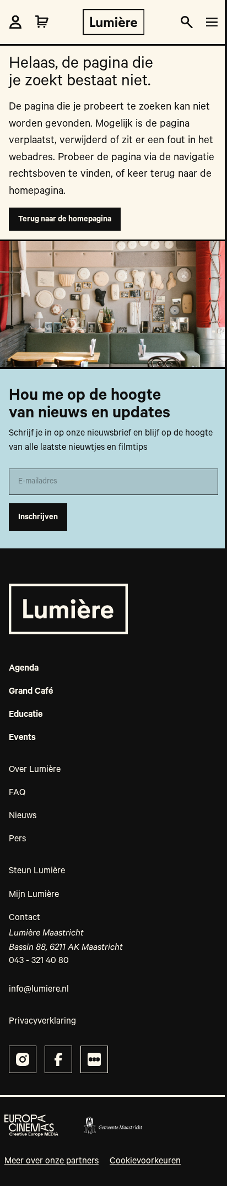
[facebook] (58, 1059)
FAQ (17, 793)
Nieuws (22, 816)
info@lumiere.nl (39, 989)
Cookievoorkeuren (145, 1161)
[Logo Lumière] (114, 22)
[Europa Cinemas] (31, 1125)
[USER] (15, 22)
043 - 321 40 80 (39, 961)
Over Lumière (35, 770)
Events (22, 738)
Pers (17, 839)
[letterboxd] (94, 1059)
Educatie (25, 715)
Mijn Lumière (34, 895)
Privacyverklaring (42, 1021)
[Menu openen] (210, 22)
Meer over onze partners (51, 1161)
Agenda (24, 668)
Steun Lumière (37, 871)
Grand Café (31, 692)
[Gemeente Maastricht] (112, 1125)
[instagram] (22, 1059)
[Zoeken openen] (187, 22)
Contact (24, 918)
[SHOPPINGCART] (41, 22)
